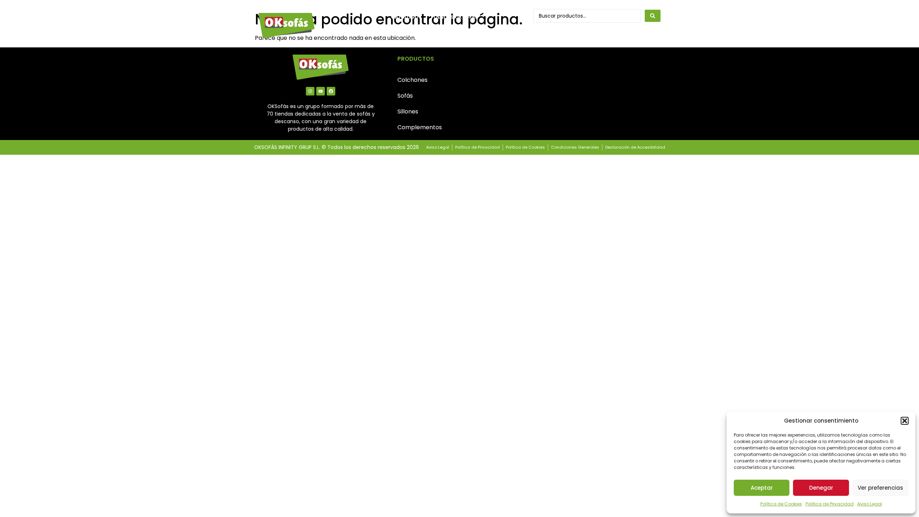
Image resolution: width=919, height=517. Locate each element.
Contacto (405, 33)
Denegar (821, 488)
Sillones (407, 111)
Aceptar (762, 488)
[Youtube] (320, 91)
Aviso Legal (869, 504)
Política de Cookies (781, 504)
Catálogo (405, 17)
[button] (904, 420)
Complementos (419, 127)
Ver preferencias (880, 488)
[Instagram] (310, 91)
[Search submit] (653, 16)
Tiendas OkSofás (455, 17)
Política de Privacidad (830, 504)
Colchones (412, 80)
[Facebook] (331, 91)
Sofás (405, 96)
